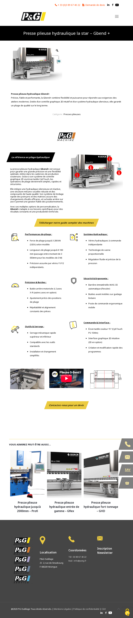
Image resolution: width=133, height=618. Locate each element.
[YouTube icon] (117, 4)
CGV (104, 608)
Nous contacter (127, 457)
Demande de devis (95, 4)
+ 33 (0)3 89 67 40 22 (69, 4)
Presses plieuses (72, 114)
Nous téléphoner (127, 444)
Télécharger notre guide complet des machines (66, 222)
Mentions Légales (63, 608)
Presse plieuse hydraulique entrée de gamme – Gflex (64, 507)
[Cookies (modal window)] (127, 612)
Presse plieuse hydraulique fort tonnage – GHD (101, 507)
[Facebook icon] (112, 4)
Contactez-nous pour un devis (66, 405)
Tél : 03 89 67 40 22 (77, 556)
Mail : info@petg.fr (77, 560)
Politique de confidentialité (86, 608)
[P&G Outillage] (33, 16)
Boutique (127, 483)
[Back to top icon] (118, 609)
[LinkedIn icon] (108, 4)
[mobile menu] (117, 16)
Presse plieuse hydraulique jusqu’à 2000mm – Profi (27, 507)
